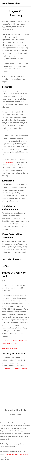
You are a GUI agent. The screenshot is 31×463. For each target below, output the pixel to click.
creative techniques (9, 162)
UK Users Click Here (9, 348)
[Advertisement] (15, 389)
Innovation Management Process (14, 368)
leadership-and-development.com (17, 454)
